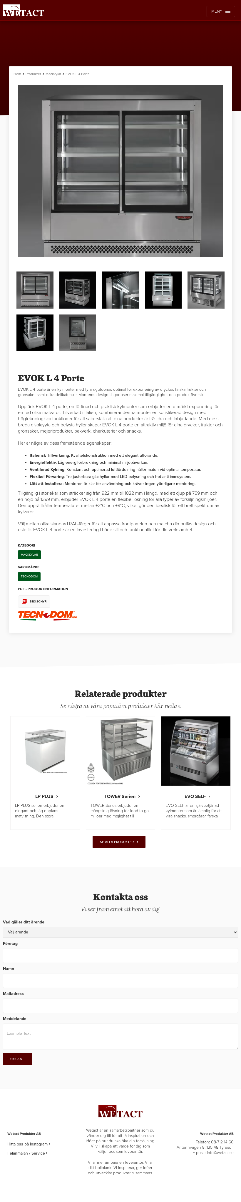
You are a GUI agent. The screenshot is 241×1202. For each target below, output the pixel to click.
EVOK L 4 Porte (78, 74)
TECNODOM (29, 576)
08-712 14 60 (222, 1142)
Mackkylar (53, 74)
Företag (10, 943)
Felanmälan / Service (27, 1153)
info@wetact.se (220, 1152)
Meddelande (14, 1018)
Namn (8, 968)
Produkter (33, 74)
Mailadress (13, 993)
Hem (17, 74)
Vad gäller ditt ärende (23, 922)
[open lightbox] (120, 187)
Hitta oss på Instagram (28, 1144)
